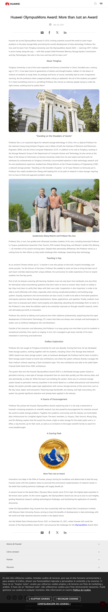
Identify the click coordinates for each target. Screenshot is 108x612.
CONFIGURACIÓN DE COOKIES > (54, 604)
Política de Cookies (82, 590)
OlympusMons (81, 525)
